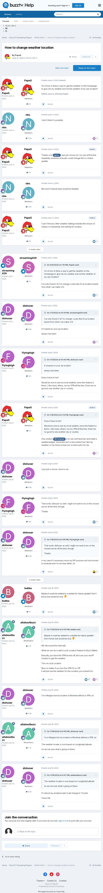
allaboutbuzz (28, 622)
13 (29, 281)
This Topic (87, 14)
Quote (50, 104)
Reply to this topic (87, 68)
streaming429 (28, 257)
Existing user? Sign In (58, 5)
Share (74, 57)
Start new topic (62, 68)
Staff (16, 21)
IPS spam (42, 891)
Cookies (63, 881)
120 (29, 376)
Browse (7, 14)
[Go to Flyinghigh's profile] (8, 356)
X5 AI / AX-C (31, 58)
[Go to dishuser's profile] (8, 310)
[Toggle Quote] (45, 265)
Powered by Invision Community (51, 886)
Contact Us (52, 881)
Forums (5, 21)
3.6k (29, 138)
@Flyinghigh (59, 439)
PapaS (18, 55)
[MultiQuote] (43, 104)
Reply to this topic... (28, 831)
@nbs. (56, 155)
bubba (5, 600)
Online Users (28, 21)
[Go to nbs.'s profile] (8, 119)
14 (29, 612)
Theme (39, 881)
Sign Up (78, 5)
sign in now (63, 821)
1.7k (29, 646)
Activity (19, 14)
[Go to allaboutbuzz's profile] (8, 626)
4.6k (29, 329)
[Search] (98, 14)
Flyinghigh (8, 365)
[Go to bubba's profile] (8, 592)
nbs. (4, 127)
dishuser (7, 318)
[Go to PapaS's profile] (8, 57)
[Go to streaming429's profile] (8, 262)
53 (29, 104)
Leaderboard (43, 21)
